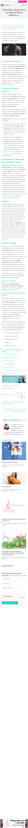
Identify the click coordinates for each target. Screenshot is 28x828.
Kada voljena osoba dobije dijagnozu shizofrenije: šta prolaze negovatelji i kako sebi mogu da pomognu (13, 553)
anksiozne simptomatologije (11, 153)
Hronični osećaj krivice (8, 25)
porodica (11, 385)
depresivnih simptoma (9, 151)
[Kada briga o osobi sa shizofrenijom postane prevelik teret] (14, 507)
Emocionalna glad (6, 486)
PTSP (8, 306)
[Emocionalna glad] (14, 478)
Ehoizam (4, 29)
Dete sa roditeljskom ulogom (16, 27)
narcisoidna (17, 385)
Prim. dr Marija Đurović (14, 420)
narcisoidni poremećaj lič (8, 388)
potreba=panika (12, 29)
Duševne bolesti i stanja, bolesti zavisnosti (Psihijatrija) (13, 394)
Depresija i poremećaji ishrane (10, 462)
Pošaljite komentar (10, 602)
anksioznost (5, 385)
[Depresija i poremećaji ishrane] (14, 451)
